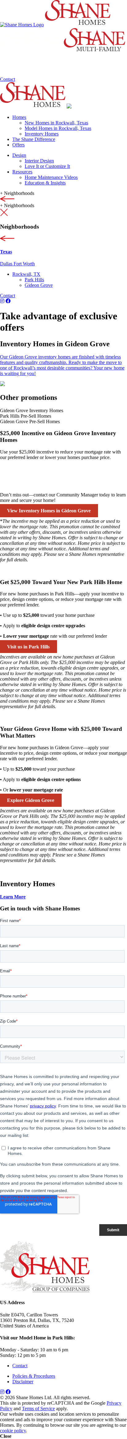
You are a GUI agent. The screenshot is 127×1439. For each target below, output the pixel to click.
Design (19, 155)
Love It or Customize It (47, 166)
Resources (22, 171)
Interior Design (39, 160)
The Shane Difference (33, 139)
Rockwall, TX (26, 274)
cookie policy (13, 1430)
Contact (7, 79)
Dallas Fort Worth (17, 263)
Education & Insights (45, 182)
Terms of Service (38, 1408)
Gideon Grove (39, 285)
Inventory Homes (42, 133)
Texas (6, 251)
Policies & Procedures (33, 1376)
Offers (18, 144)
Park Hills (34, 279)
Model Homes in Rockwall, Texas (58, 128)
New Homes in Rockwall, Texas (56, 122)
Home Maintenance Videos (51, 177)
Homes (19, 117)
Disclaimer (22, 1381)
